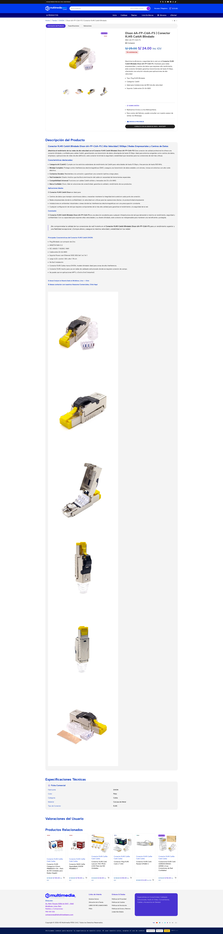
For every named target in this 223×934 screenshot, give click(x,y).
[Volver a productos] (174, 21)
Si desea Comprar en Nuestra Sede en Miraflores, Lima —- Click (68, 281)
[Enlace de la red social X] (163, 1)
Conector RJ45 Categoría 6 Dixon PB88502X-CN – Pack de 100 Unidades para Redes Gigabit (55, 868)
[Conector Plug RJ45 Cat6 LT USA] (123, 844)
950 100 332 (50, 912)
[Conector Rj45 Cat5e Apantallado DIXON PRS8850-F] (78, 845)
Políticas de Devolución (119, 905)
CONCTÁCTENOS (117, 912)
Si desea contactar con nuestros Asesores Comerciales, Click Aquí (73, 284)
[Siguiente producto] (177, 21)
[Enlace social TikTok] (175, 1)
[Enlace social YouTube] (168, 1)
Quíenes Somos (94, 899)
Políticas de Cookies (118, 902)
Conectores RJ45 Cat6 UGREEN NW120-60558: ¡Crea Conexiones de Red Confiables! (167, 866)
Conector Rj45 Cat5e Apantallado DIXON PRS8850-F (77, 866)
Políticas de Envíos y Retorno (121, 908)
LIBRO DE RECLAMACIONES (98, 905)
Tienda (54, 21)
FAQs (90, 908)
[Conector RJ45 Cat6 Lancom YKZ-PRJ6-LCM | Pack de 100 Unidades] (100, 844)
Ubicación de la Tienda (96, 902)
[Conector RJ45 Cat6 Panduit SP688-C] (145, 844)
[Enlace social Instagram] (165, 1)
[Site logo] (56, 8)
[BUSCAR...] (148, 8)
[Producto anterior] (172, 21)
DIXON (61, 21)
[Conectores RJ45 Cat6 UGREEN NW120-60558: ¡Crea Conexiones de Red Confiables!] (167, 844)
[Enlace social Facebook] (161, 1)
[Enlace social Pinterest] (170, 1)
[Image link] (60, 896)
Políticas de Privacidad (119, 899)
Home (47, 21)
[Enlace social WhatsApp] (173, 1)
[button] (64, 91)
